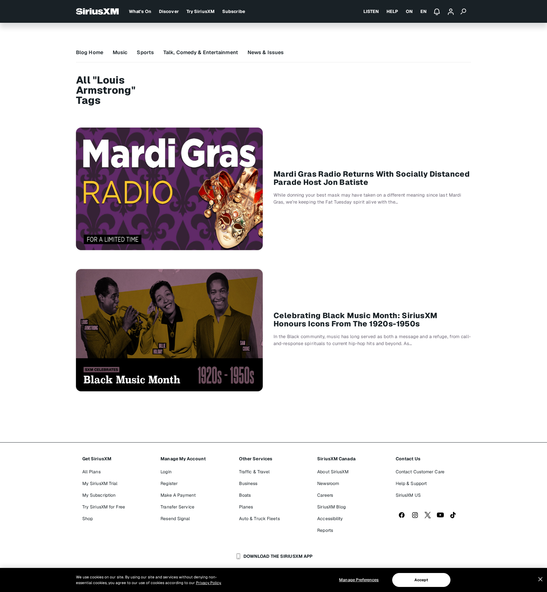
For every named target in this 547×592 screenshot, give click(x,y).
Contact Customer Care (420, 472)
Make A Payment (177, 495)
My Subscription (99, 495)
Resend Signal (175, 518)
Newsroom (328, 483)
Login (166, 472)
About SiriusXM (332, 472)
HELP (392, 11)
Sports (145, 52)
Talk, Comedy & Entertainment (200, 52)
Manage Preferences (359, 580)
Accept (421, 580)
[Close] (540, 579)
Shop (87, 518)
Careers (325, 495)
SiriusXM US (408, 495)
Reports (325, 530)
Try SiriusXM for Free (103, 507)
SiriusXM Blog (331, 507)
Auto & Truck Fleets (259, 518)
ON (409, 11)
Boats (245, 495)
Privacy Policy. (208, 582)
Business (248, 483)
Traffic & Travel (254, 472)
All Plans (91, 472)
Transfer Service (177, 507)
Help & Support (411, 483)
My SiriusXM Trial (100, 483)
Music (120, 52)
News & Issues (266, 52)
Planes (246, 507)
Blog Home (89, 52)
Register (169, 483)
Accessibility (330, 518)
